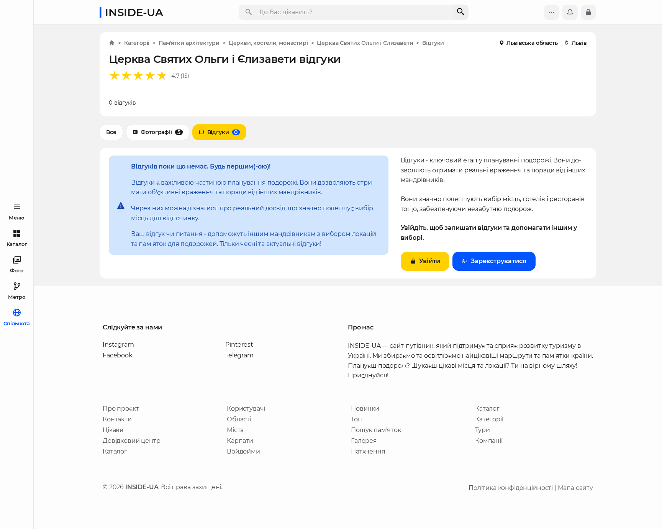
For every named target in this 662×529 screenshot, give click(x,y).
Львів (579, 43)
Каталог (115, 451)
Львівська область (531, 43)
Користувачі (246, 408)
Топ (356, 419)
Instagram (118, 344)
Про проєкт (121, 408)
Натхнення (368, 451)
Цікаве (113, 430)
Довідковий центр (131, 440)
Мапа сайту (575, 487)
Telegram (239, 355)
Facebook (118, 355)
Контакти (117, 419)
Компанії (489, 440)
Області (239, 419)
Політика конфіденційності (511, 487)
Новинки (365, 408)
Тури (482, 430)
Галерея (364, 440)
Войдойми (243, 451)
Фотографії (160, 132)
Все (111, 132)
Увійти (429, 261)
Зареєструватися (498, 261)
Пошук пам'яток (376, 430)
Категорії (489, 419)
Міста (235, 430)
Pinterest (239, 344)
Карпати (240, 440)
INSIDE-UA (134, 12)
